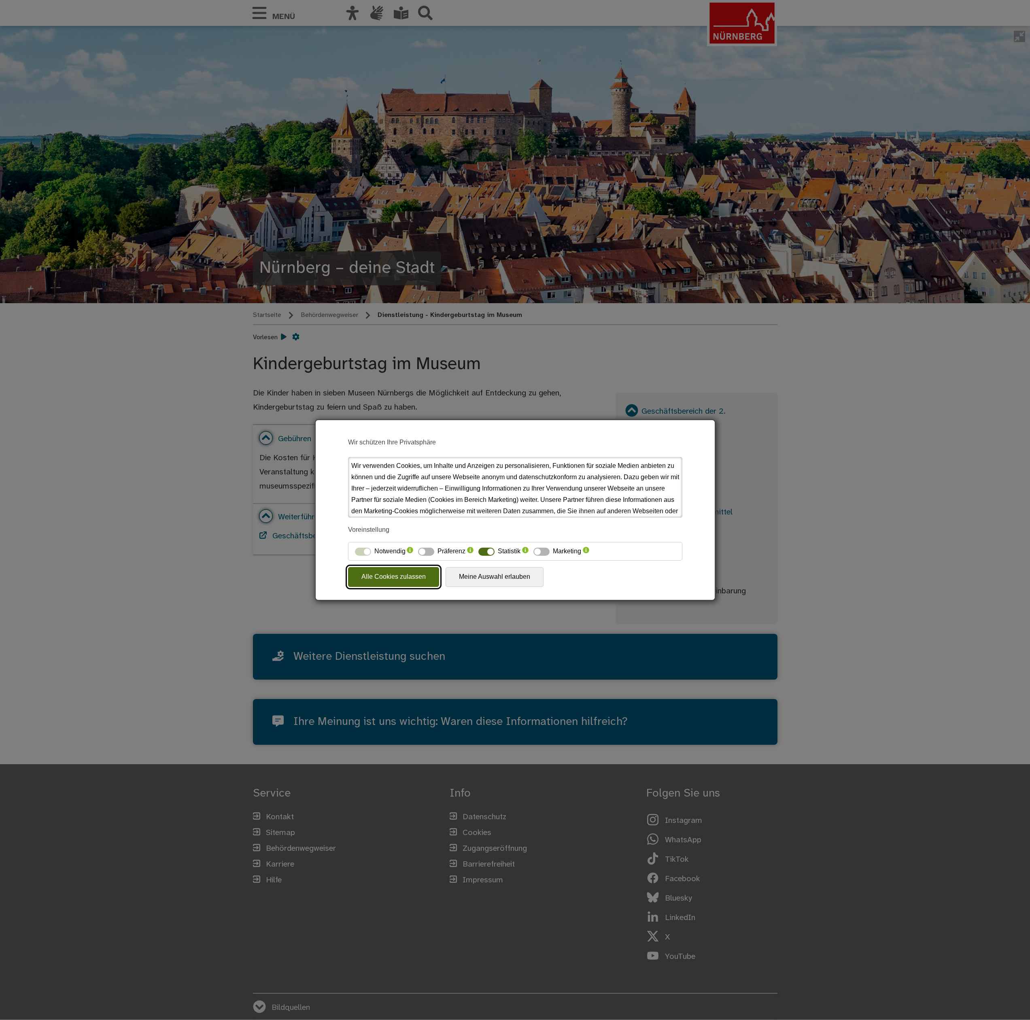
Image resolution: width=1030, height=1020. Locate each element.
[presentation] (410, 551)
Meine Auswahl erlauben (494, 576)
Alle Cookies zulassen (393, 576)
